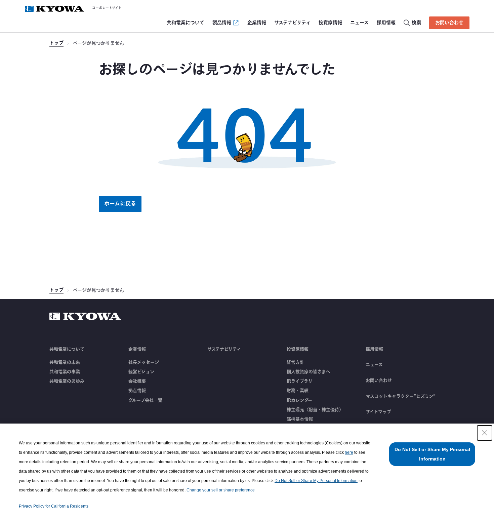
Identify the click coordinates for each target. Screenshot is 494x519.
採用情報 (374, 349)
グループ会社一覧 (145, 400)
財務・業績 (297, 390)
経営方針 (295, 362)
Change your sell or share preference (221, 490)
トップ (56, 43)
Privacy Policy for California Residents (53, 506)
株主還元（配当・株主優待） (315, 409)
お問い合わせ (379, 380)
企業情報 (137, 349)
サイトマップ (378, 411)
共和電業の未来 (64, 362)
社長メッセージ (143, 362)
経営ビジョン (141, 371)
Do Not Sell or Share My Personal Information (316, 480)
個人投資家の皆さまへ (308, 371)
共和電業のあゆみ (66, 381)
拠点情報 (137, 390)
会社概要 (137, 381)
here (349, 452)
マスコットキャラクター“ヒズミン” (401, 396)
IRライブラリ (300, 381)
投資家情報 (297, 349)
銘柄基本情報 (300, 419)
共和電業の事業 (64, 371)
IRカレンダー (299, 400)
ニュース (374, 364)
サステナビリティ (224, 349)
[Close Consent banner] (484, 433)
